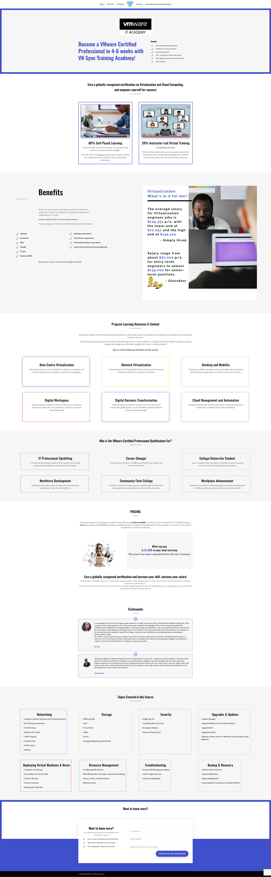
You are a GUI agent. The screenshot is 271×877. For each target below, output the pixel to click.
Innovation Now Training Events (158, 4)
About (102, 4)
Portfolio (120, 4)
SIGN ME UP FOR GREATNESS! (172, 854)
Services (110, 4)
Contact (139, 4)
